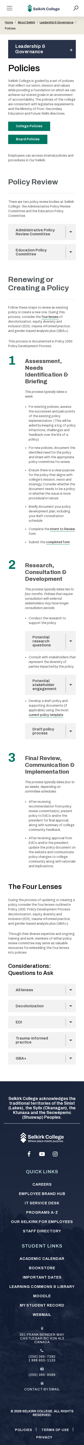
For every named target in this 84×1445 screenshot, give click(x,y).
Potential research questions (41, 641)
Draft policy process (43, 731)
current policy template (46, 715)
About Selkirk (26, 22)
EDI (21, 1022)
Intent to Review (62, 529)
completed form (58, 542)
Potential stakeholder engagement (44, 685)
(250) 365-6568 (42, 1375)
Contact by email (42, 1389)
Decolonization (30, 1006)
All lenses (24, 990)
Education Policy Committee (31, 252)
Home (9, 22)
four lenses (50, 317)
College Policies (29, 126)
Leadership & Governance (57, 22)
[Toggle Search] (75, 8)
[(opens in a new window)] (29, 1154)
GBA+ (21, 1058)
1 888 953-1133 (42, 1360)
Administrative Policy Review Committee (35, 232)
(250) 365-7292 (42, 1356)
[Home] (44, 8)
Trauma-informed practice (32, 1040)
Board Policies (28, 139)
